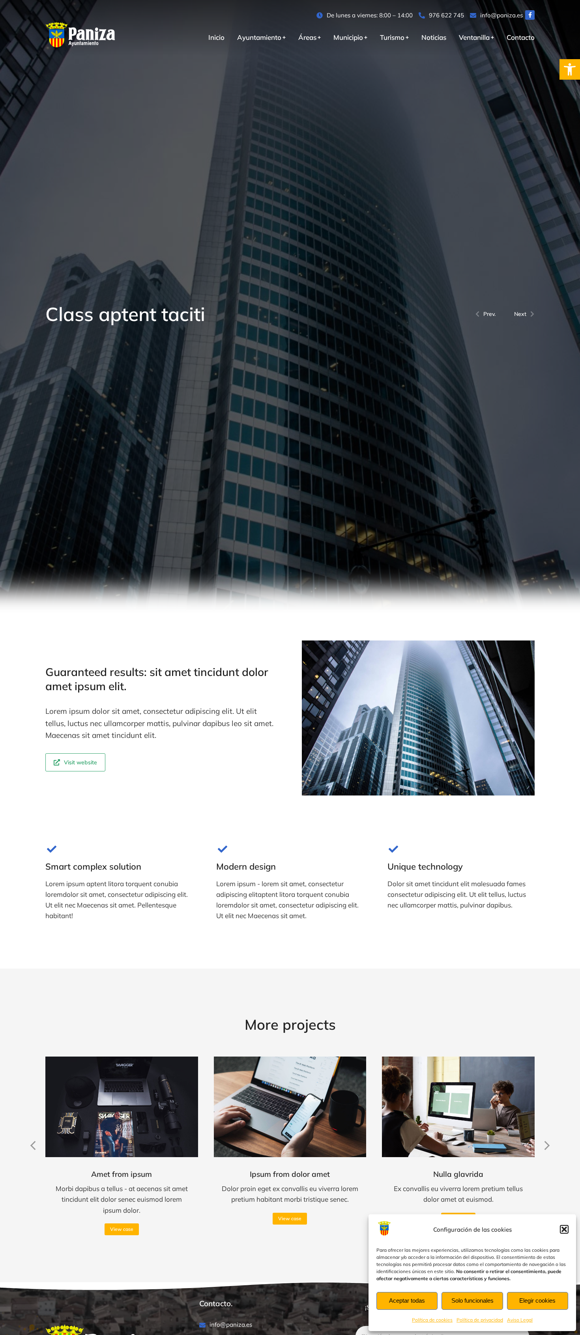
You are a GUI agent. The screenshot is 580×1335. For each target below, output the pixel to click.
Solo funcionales (472, 1300)
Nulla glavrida (458, 1174)
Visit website (80, 762)
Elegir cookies (537, 1300)
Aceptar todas (407, 1300)
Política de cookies (432, 1320)
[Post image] (121, 1107)
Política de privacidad (480, 1320)
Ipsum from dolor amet (290, 1174)
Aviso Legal (520, 1320)
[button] (569, 69)
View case (121, 1229)
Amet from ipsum (121, 1174)
